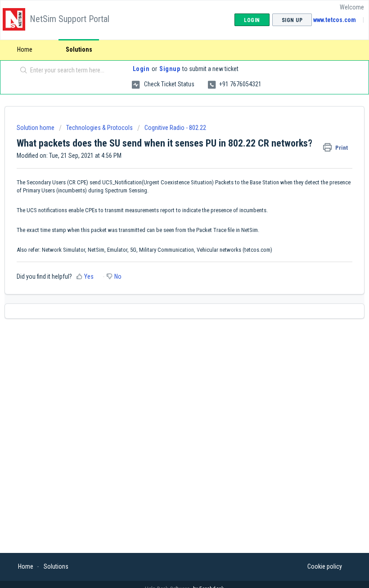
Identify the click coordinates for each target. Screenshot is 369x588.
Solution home (36, 127)
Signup (169, 68)
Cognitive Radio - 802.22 (175, 127)
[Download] (168, 290)
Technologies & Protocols (99, 127)
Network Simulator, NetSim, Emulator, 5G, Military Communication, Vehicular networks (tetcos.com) (157, 249)
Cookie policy (324, 566)
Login (141, 68)
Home (24, 49)
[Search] (21, 71)
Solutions (79, 49)
